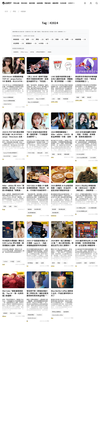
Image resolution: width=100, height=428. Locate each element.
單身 (59, 263)
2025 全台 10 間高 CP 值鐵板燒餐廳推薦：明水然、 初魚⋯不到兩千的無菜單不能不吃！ (38, 187)
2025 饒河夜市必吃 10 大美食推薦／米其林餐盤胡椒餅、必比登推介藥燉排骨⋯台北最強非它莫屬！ (86, 243)
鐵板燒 (30, 209)
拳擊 (83, 97)
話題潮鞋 (40, 3)
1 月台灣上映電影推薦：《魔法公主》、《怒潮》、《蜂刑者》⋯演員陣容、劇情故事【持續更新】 (86, 187)
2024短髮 (93, 157)
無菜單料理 (37, 209)
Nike (15, 206)
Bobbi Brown (32, 318)
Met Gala (12, 313)
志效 (46, 153)
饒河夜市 (92, 263)
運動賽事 (55, 3)
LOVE (18, 261)
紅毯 (19, 313)
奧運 (77, 97)
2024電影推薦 (92, 208)
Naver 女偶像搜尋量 (9, 100)
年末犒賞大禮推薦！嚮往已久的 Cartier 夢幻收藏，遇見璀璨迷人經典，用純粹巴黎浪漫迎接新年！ (13, 243)
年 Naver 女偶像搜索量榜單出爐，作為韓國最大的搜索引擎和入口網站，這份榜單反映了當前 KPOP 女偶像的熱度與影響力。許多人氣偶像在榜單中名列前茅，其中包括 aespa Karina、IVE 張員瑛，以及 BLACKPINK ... (13, 89)
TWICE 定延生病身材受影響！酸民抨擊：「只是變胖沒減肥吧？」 (37, 134)
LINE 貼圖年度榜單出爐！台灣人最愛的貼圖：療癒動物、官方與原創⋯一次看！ (62, 78)
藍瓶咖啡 (66, 312)
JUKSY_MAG (54, 102)
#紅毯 (32, 52)
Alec (52, 318)
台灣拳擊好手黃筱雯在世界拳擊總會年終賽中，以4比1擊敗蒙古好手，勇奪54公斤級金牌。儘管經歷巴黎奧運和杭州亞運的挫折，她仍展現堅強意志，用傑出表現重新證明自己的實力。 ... (86, 89)
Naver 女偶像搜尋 (8, 97)
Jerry (52, 157)
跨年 (53, 263)
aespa (15, 156)
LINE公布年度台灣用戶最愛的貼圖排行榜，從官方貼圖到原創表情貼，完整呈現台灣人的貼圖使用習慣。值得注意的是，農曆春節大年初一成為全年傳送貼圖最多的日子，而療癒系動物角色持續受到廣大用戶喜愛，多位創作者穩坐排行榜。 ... (62, 90)
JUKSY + (71, 3)
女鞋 (10, 206)
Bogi (3, 209)
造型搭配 (32, 3)
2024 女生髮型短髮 (82, 157)
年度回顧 (65, 99)
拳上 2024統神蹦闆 (33, 102)
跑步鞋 (59, 154)
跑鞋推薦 (66, 154)
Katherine (29, 215)
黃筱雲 (89, 97)
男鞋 (5, 206)
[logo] (7, 3)
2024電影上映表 (81, 208)
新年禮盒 (30, 263)
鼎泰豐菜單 (55, 212)
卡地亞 (12, 261)
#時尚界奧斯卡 (40, 52)
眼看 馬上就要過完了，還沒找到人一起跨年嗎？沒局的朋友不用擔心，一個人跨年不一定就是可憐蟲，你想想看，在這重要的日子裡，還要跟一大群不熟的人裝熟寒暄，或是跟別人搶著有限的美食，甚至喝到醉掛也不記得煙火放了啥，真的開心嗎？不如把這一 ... (61, 254)
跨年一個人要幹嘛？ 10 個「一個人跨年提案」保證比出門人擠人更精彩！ (62, 243)
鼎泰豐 (54, 209)
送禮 (42, 263)
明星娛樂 (48, 3)
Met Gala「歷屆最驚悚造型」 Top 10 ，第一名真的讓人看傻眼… (12, 293)
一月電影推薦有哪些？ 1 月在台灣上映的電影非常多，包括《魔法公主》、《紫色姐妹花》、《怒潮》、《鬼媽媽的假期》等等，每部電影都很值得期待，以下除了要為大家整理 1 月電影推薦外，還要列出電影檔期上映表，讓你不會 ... (86, 199)
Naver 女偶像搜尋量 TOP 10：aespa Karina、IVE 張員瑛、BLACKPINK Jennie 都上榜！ (13, 78)
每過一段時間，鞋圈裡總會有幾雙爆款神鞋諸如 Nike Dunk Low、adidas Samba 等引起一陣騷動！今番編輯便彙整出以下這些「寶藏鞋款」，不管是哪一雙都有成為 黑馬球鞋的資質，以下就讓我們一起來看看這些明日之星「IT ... (13, 198)
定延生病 (39, 153)
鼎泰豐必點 (62, 209)
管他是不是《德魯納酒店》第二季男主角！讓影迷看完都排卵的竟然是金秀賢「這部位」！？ (37, 293)
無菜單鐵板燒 (31, 212)
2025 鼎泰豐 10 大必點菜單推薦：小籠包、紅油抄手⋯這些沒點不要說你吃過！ (62, 187)
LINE (53, 99)
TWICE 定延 (31, 153)
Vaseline (39, 315)
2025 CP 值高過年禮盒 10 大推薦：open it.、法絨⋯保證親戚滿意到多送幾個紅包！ (37, 243)
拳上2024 (30, 99)
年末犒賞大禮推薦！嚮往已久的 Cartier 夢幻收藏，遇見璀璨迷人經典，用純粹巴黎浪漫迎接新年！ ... (13, 250)
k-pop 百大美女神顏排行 (10, 153)
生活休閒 (63, 3)
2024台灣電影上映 (82, 211)
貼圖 (59, 99)
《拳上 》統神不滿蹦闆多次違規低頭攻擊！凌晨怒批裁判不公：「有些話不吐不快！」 (37, 78)
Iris (3, 107)
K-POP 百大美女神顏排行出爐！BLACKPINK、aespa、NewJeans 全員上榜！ (13, 134)
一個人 (65, 263)
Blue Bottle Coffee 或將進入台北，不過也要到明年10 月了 (62, 293)
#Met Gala (24, 52)
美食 (85, 263)
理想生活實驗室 (56, 312)
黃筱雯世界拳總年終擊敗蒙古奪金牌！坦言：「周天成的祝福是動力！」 (86, 78)
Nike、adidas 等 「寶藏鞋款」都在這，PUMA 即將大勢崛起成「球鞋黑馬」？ (13, 187)
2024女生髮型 (80, 154)
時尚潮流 (24, 3)
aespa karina (7, 104)
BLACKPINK (7, 156)
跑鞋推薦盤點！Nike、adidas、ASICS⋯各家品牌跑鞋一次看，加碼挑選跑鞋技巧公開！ (62, 134)
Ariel (3, 264)
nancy (52, 266)
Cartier (5, 261)
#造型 (49, 52)
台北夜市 (78, 263)
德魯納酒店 (31, 315)
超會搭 (5, 313)
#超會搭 (15, 52)
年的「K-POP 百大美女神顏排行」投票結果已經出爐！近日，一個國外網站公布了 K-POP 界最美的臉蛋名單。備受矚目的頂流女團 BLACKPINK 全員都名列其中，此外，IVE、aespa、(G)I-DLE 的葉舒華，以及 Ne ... (13, 145)
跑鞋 (53, 154)
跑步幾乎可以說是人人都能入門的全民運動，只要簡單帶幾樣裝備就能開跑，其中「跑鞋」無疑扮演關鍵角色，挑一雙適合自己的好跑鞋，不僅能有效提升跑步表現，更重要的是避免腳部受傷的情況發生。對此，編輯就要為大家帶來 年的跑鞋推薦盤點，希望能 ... (62, 146)
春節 (37, 263)
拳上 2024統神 (40, 99)
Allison (4, 316)
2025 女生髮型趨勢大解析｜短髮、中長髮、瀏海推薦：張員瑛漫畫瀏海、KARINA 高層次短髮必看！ (86, 134)
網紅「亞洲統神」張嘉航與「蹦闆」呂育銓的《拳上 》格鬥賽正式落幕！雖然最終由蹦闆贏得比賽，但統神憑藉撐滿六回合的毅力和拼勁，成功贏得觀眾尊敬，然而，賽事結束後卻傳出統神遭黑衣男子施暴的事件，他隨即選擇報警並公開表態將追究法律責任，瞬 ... (38, 90)
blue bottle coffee (57, 315)
